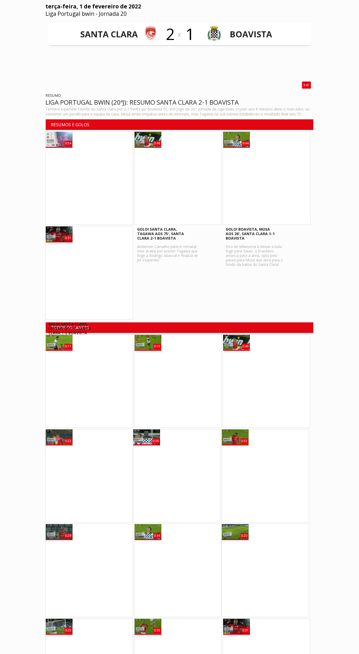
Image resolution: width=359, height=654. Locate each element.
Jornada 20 (113, 13)
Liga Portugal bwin (69, 13)
